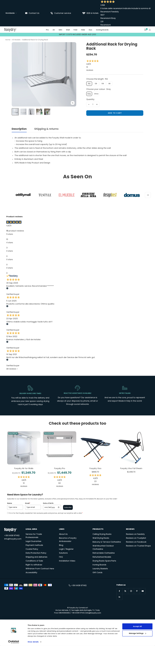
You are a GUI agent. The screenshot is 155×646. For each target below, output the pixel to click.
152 (89, 84)
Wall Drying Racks (101, 538)
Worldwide (10, 13)
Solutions (63, 553)
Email (27, 503)
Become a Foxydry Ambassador (67, 540)
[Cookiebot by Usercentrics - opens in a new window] (13, 641)
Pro (47, 30)
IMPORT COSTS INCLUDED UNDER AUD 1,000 (77, 34)
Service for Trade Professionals (34, 536)
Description (19, 129)
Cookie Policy (32, 549)
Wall (68, 30)
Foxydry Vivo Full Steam (131, 468)
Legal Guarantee (33, 541)
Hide (83, 30)
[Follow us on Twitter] (125, 591)
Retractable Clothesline (104, 553)
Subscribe (67, 507)
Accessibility (31, 572)
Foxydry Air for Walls (23, 468)
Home (7, 39)
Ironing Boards (102, 30)
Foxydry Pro (59, 468)
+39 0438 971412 (12, 535)
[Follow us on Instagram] (131, 591)
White (96, 94)
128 (96, 84)
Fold (75, 30)
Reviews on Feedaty (135, 534)
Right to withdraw (34, 564)
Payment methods (34, 545)
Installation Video (67, 560)
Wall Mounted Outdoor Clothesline (103, 547)
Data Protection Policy (36, 553)
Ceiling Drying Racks (102, 534)
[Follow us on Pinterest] (137, 591)
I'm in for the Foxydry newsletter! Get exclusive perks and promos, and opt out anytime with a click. (46, 513)
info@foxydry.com (12, 538)
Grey (89, 94)
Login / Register (66, 549)
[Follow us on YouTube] (143, 591)
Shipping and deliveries (36, 557)
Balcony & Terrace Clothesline (107, 542)
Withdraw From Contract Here (40, 568)
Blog (61, 545)
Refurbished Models (102, 557)
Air (54, 30)
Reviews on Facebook (136, 542)
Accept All (137, 626)
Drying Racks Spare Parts (104, 560)
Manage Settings (136, 633)
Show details (33, 642)
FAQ (61, 557)
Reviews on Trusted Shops (138, 545)
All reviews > (12, 368)
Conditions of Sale (34, 560)
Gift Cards (97, 572)
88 (109, 84)
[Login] (150, 30)
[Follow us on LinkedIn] (119, 597)
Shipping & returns (46, 129)
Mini (60, 30)
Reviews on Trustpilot (136, 538)
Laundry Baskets (100, 568)
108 (103, 84)
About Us (63, 534)
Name (9, 503)
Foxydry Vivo (95, 468)
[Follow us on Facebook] (119, 591)
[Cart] (145, 30)
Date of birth (48, 503)
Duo (90, 30)
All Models (16, 39)
